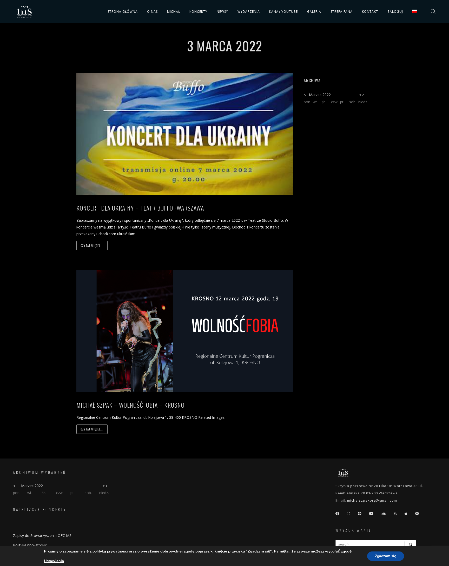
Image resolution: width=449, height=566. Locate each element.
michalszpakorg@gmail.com (372, 500)
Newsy (222, 11)
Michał (173, 11)
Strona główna (123, 11)
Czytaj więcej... (92, 246)
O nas (152, 11)
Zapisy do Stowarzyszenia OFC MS (42, 535)
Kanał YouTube (283, 11)
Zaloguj (395, 11)
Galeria (314, 11)
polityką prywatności (110, 551)
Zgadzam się (385, 556)
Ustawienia (54, 560)
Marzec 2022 (320, 94)
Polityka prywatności (30, 545)
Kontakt (370, 11)
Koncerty (198, 11)
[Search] (410, 544)
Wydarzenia (248, 11)
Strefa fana (342, 11)
